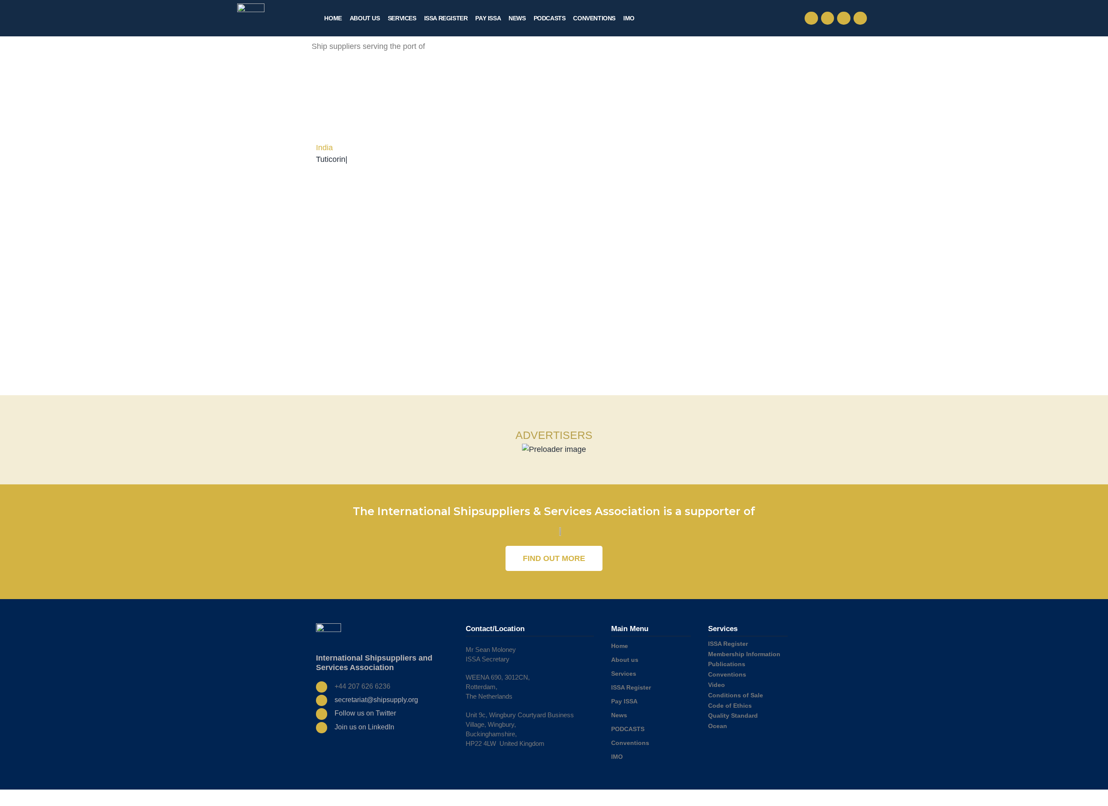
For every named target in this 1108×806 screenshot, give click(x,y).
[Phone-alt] (811, 18)
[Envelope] (827, 18)
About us (365, 18)
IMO (629, 18)
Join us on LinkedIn (364, 727)
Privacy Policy (690, 798)
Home (332, 18)
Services (402, 18)
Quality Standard (733, 715)
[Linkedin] (860, 18)
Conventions (594, 18)
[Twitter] (843, 18)
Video (716, 684)
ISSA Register (446, 18)
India (324, 147)
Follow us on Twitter (365, 713)
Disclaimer (766, 798)
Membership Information (744, 654)
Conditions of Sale (735, 695)
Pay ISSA (488, 18)
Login (789, 798)
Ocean (717, 725)
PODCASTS (550, 18)
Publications (726, 664)
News (517, 18)
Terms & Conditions (647, 798)
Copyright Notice (730, 798)
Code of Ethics (730, 705)
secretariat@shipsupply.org (376, 699)
